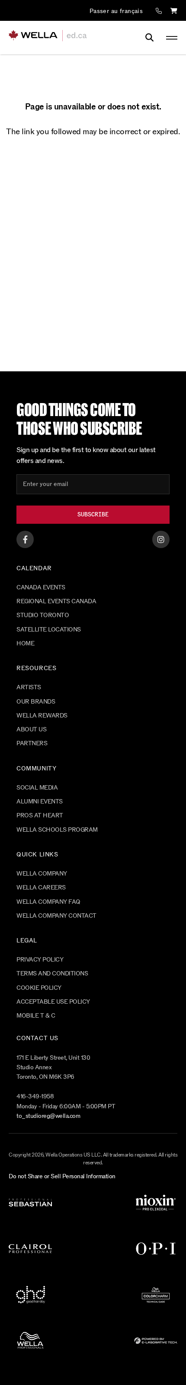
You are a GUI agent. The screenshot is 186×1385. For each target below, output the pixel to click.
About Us (31, 729)
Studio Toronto (42, 615)
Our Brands (35, 701)
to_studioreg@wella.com (48, 1116)
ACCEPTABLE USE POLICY (53, 1001)
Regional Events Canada (56, 601)
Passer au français (116, 11)
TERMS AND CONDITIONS (52, 973)
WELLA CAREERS (41, 887)
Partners (31, 743)
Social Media (37, 787)
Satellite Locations (48, 629)
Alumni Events (39, 801)
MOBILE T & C (35, 1015)
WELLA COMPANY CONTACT (56, 915)
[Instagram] (161, 539)
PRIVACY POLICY (39, 959)
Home (25, 643)
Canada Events (40, 587)
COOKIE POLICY (38, 988)
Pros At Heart (39, 815)
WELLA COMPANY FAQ (48, 902)
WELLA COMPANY (41, 873)
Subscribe (92, 514)
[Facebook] (25, 539)
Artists (28, 687)
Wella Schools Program (57, 829)
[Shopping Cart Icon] (173, 11)
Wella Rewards (41, 715)
